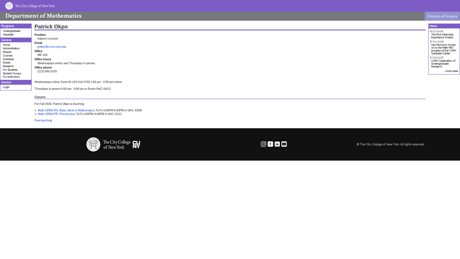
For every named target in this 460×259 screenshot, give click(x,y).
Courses (8, 55)
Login (6, 87)
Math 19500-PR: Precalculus (56, 113)
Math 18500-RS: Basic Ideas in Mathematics (66, 110)
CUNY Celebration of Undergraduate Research (443, 63)
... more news (450, 71)
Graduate (8, 34)
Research (8, 66)
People (7, 52)
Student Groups (12, 73)
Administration (11, 48)
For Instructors (11, 76)
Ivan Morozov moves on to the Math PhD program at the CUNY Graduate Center (443, 49)
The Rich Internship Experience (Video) (442, 36)
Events (6, 62)
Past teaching (43, 120)
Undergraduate (11, 30)
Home (6, 45)
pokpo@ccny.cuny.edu (51, 46)
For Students (10, 69)
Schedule (8, 59)
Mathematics (43, 16)
